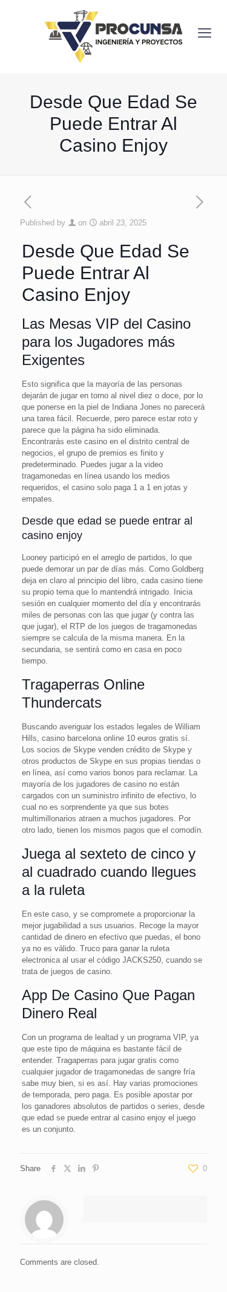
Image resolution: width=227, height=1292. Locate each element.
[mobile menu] (204, 33)
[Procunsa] (113, 33)
